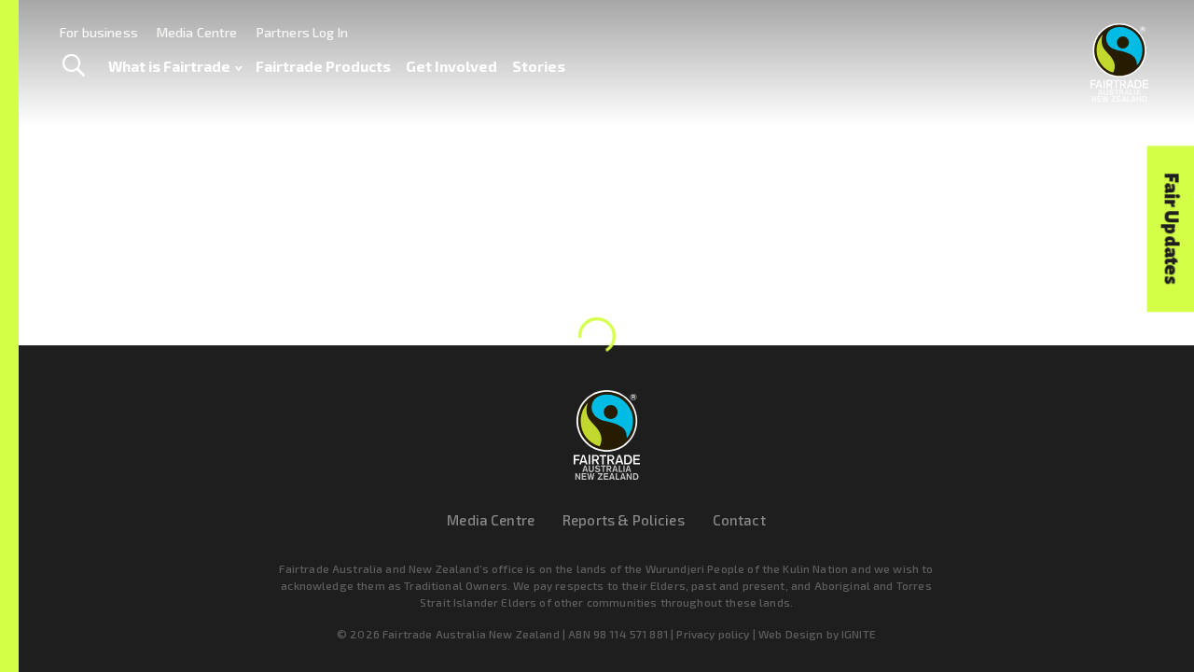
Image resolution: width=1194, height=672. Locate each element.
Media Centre (197, 32)
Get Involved (451, 66)
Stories (538, 66)
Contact (739, 519)
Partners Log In (302, 32)
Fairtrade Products (323, 66)
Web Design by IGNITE (817, 633)
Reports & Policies (623, 519)
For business (99, 32)
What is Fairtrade (169, 66)
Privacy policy (712, 633)
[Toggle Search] (73, 66)
